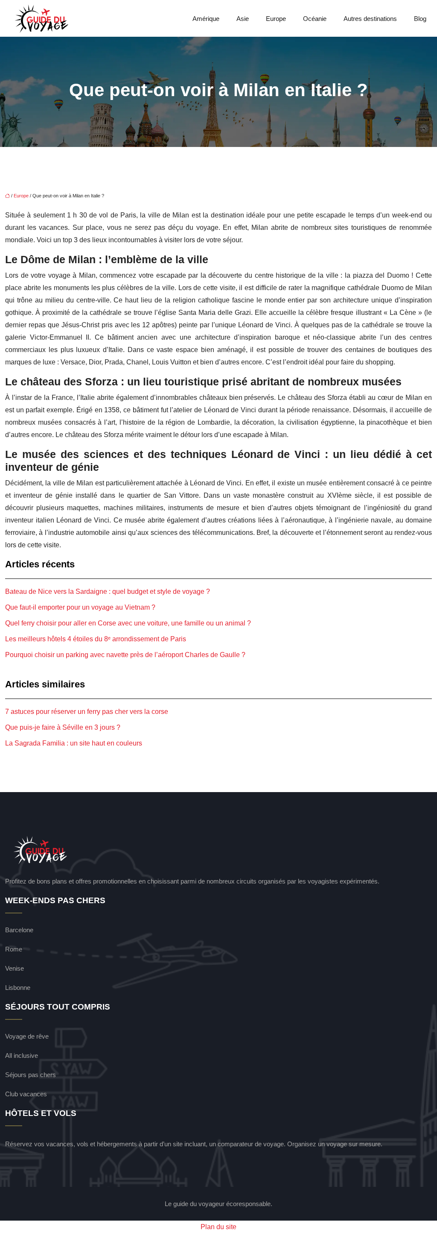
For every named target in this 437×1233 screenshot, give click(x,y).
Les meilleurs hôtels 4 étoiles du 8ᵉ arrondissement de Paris (95, 639)
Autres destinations (370, 18)
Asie (242, 18)
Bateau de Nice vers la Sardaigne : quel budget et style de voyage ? (107, 591)
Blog (420, 18)
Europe (276, 18)
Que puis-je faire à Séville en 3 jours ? (62, 727)
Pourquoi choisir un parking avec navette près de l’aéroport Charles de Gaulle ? (125, 654)
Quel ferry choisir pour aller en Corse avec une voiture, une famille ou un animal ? (128, 623)
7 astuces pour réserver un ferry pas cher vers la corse (86, 711)
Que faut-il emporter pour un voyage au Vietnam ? (80, 607)
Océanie (314, 18)
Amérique (205, 18)
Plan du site (218, 1226)
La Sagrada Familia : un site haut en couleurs (73, 743)
